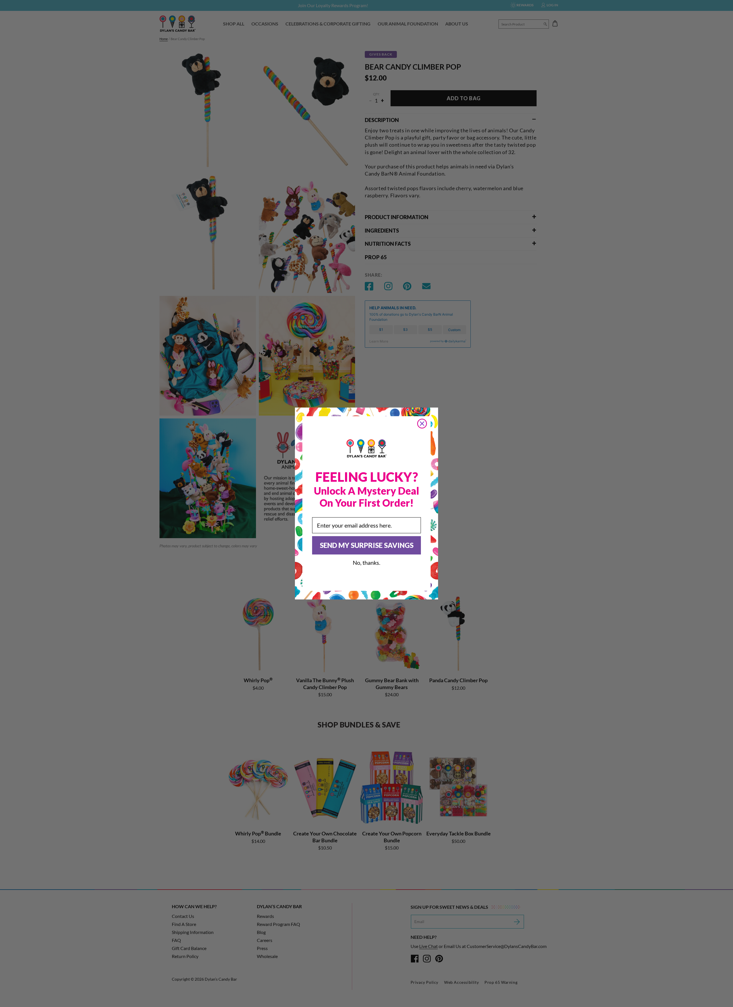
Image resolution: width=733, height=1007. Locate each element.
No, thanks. (366, 562)
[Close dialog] (422, 423)
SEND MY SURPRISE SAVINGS (366, 545)
